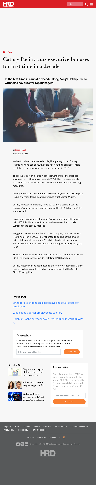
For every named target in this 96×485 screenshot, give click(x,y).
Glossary (27, 426)
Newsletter (47, 426)
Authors (37, 426)
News (10, 52)
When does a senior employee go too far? (37, 312)
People (17, 426)
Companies (7, 426)
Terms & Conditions (39, 429)
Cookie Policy (23, 429)
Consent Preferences (80, 426)
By (19, 149)
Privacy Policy (8, 429)
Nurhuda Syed (20, 149)
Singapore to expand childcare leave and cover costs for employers (33, 372)
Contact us (42, 437)
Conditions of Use (61, 426)
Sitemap (52, 437)
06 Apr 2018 (17, 153)
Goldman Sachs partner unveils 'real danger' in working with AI (33, 396)
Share (26, 153)
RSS (61, 437)
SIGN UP (72, 352)
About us (30, 437)
